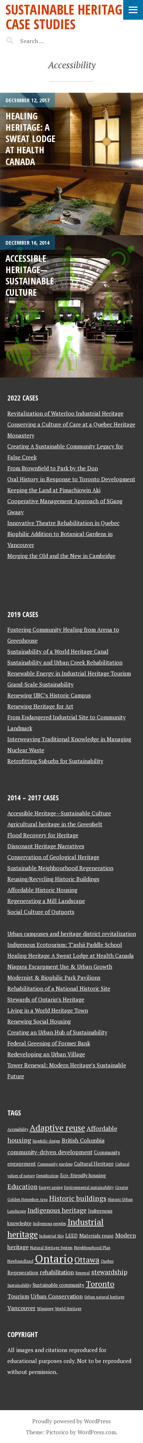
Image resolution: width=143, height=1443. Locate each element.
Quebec (107, 1261)
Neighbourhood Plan (92, 1247)
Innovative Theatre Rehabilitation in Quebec (63, 523)
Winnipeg (45, 1308)
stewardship (109, 1272)
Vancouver (21, 1308)
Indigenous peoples (49, 1223)
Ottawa (86, 1260)
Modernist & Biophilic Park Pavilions (53, 977)
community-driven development (49, 1152)
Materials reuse (96, 1235)
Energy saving (51, 1187)
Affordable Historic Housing (42, 889)
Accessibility (17, 1129)
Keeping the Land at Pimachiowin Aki (53, 490)
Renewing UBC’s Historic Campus (49, 695)
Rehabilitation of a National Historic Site (58, 988)
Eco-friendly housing (83, 1175)
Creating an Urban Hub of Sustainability (57, 1032)
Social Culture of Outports (40, 911)
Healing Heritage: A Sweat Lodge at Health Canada (30, 139)
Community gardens (55, 1164)
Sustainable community (58, 1285)
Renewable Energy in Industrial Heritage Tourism (69, 673)
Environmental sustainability (89, 1187)
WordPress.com (96, 1432)
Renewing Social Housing (39, 1021)
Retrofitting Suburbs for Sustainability (55, 761)
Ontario (54, 1259)
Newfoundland (20, 1261)
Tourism (18, 1296)
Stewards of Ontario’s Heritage (45, 999)
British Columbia (83, 1140)
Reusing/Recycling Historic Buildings (53, 879)
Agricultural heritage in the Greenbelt (54, 824)
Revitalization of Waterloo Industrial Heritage (65, 413)
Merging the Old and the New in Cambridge (61, 555)
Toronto (100, 1284)
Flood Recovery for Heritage (42, 835)
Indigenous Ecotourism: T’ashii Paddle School (64, 944)
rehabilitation (57, 1272)
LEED (71, 1235)
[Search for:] (50, 41)
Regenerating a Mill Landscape (46, 900)
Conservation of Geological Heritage (53, 857)
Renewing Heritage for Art (40, 706)
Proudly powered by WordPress (71, 1421)
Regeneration (22, 1272)
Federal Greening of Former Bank (48, 1043)
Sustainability (19, 1285)
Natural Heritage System (51, 1247)
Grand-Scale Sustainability (40, 684)
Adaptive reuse (57, 1127)
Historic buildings (77, 1198)
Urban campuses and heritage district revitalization (71, 933)
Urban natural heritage (104, 1297)
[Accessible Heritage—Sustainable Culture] (71, 306)
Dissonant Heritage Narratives (45, 846)
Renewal (83, 1272)
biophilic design (46, 1141)
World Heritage (68, 1308)
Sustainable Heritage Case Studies (67, 16)
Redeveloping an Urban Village (46, 1054)
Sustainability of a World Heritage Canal (58, 651)
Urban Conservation (57, 1296)
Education (22, 1186)
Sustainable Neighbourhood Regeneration (60, 868)
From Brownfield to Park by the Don (52, 468)
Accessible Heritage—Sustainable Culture (30, 275)
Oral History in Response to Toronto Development (71, 479)
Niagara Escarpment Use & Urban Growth (59, 966)
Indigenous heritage (57, 1210)
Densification (47, 1175)
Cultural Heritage (94, 1163)
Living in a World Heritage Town (47, 1010)
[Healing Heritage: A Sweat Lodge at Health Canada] (71, 164)
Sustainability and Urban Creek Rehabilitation (64, 662)
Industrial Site (51, 1236)
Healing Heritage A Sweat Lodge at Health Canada (70, 955)
